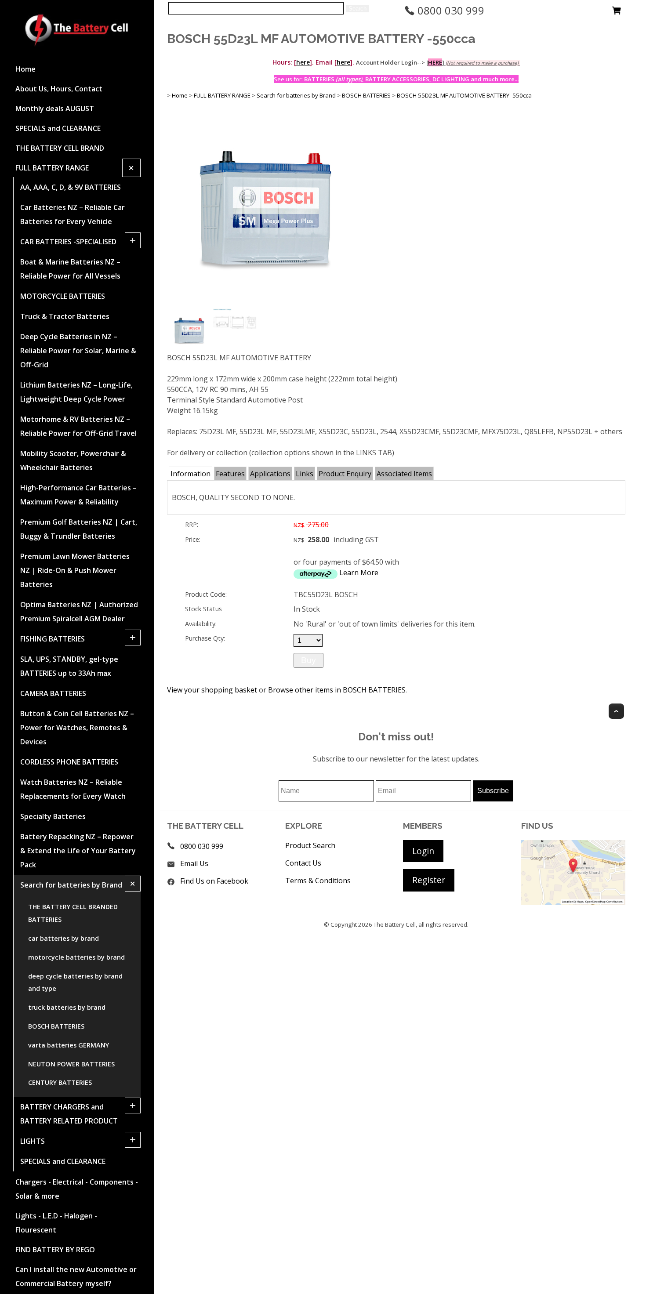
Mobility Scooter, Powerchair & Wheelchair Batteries (73, 460)
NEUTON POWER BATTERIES (71, 1064)
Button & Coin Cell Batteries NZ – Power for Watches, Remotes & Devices (77, 728)
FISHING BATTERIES (52, 639)
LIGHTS (32, 1141)
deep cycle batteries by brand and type (75, 982)
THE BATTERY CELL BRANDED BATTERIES (73, 913)
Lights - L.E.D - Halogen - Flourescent (56, 1223)
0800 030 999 (449, 10)
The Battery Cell (395, 924)
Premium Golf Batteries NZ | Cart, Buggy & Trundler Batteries (78, 529)
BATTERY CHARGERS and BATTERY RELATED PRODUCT (69, 1114)
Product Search (310, 845)
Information (190, 473)
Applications (270, 473)
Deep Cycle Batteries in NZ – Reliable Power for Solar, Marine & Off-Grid (78, 351)
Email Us (194, 863)
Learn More (358, 572)
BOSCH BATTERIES (56, 1026)
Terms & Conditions (318, 880)
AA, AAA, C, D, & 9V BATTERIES (70, 187)
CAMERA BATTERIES (53, 693)
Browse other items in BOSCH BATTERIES (337, 690)
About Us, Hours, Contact (58, 89)
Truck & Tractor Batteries (64, 316)
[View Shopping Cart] (616, 13)
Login (423, 851)
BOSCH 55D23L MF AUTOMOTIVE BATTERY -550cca (464, 95)
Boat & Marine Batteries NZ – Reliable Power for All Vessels (70, 269)
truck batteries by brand (66, 1007)
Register (428, 880)
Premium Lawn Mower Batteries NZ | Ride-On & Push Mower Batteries (75, 570)
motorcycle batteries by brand (76, 957)
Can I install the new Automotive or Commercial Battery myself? (76, 1276)
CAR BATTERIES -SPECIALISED (68, 241)
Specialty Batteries (53, 816)
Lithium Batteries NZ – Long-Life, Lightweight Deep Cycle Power (76, 392)
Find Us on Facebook (214, 881)
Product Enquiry (345, 473)
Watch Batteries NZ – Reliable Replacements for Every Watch (73, 789)
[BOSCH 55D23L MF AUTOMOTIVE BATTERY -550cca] (265, 303)
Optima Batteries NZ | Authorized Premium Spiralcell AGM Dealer (79, 611)
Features (230, 473)
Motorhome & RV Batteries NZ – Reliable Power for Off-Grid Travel (78, 426)
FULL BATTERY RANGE (52, 168)
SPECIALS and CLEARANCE (58, 128)
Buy (308, 660)
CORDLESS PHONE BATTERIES (69, 762)
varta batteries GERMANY (68, 1045)
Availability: (201, 624)
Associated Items (404, 473)
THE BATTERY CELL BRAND (59, 148)
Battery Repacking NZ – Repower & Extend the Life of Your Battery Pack (78, 851)
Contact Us (303, 863)
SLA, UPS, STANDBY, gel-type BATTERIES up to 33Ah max (69, 666)
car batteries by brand (63, 938)
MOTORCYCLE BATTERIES (62, 296)
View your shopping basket (212, 690)
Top (616, 711)
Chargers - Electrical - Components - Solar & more (76, 1189)
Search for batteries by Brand (71, 885)
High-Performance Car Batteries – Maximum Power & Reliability (78, 495)
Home (25, 69)
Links (304, 473)
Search (357, 8)
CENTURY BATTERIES (60, 1082)
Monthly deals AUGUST (54, 108)
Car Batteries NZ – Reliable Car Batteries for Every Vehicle (72, 214)
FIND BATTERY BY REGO (55, 1249)
